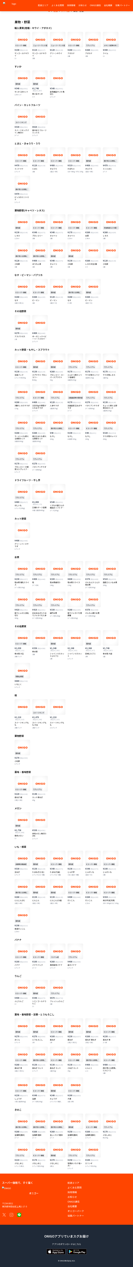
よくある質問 (57, 5)
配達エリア (43, 5)
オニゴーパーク (76, 1211)
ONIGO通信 (95, 5)
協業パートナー (122, 5)
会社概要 (108, 5)
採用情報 (71, 5)
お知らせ (82, 5)
